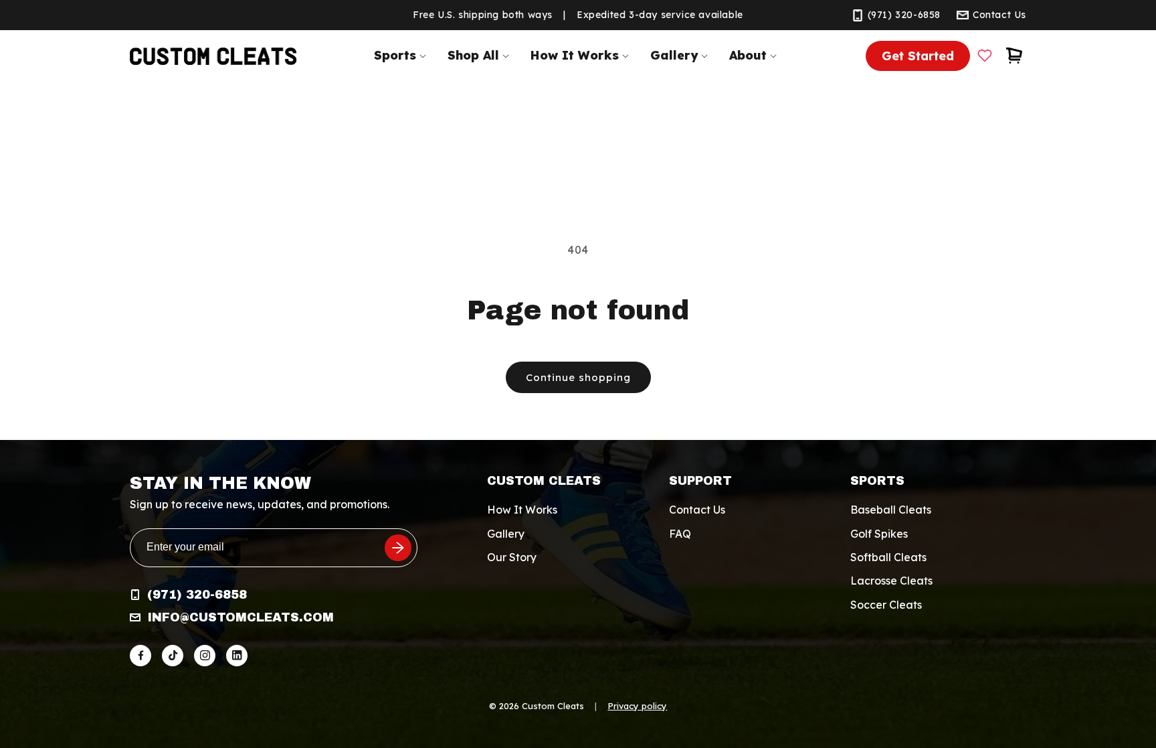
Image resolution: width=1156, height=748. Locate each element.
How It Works (522, 509)
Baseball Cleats (890, 509)
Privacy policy (637, 705)
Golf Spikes (879, 533)
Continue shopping (578, 377)
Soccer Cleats (886, 604)
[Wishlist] (984, 55)
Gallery (505, 533)
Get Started (918, 56)
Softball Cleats (888, 557)
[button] (402, 55)
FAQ (680, 533)
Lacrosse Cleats (891, 580)
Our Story (512, 557)
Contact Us (697, 509)
